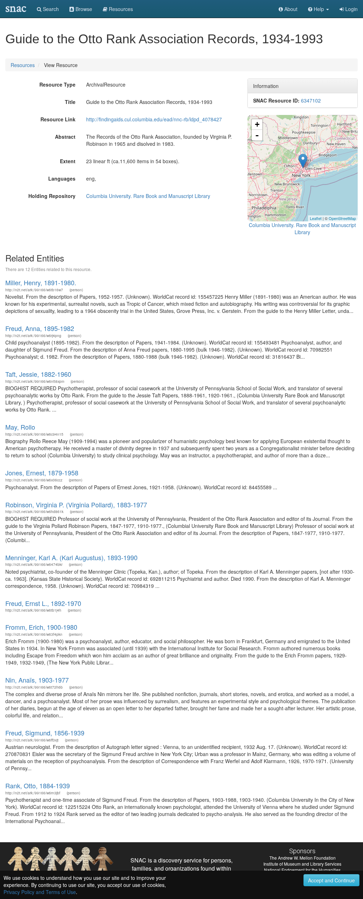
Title (70, 101)
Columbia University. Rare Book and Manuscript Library (148, 195)
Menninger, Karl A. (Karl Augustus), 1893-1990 (71, 557)
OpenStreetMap (342, 218)
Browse (83, 8)
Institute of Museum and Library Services (302, 864)
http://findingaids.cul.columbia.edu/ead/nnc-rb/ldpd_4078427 (154, 119)
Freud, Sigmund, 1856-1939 (44, 732)
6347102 (311, 100)
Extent (68, 161)
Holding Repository (52, 195)
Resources (23, 64)
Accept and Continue (331, 880)
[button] (318, 9)
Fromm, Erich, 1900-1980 (41, 626)
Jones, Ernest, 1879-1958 (41, 472)
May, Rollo (20, 426)
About (290, 8)
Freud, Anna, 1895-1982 (39, 328)
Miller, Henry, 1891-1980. (40, 282)
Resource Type (57, 84)
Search (50, 8)
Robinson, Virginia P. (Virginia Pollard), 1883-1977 (76, 504)
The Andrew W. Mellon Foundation (302, 858)
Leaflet (316, 218)
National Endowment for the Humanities (302, 870)
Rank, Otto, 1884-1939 (37, 785)
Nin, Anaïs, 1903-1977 (37, 679)
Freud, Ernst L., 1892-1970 (43, 603)
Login (351, 8)
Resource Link (58, 119)
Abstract (65, 136)
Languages (62, 178)
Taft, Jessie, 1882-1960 (38, 374)
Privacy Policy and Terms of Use (40, 891)
